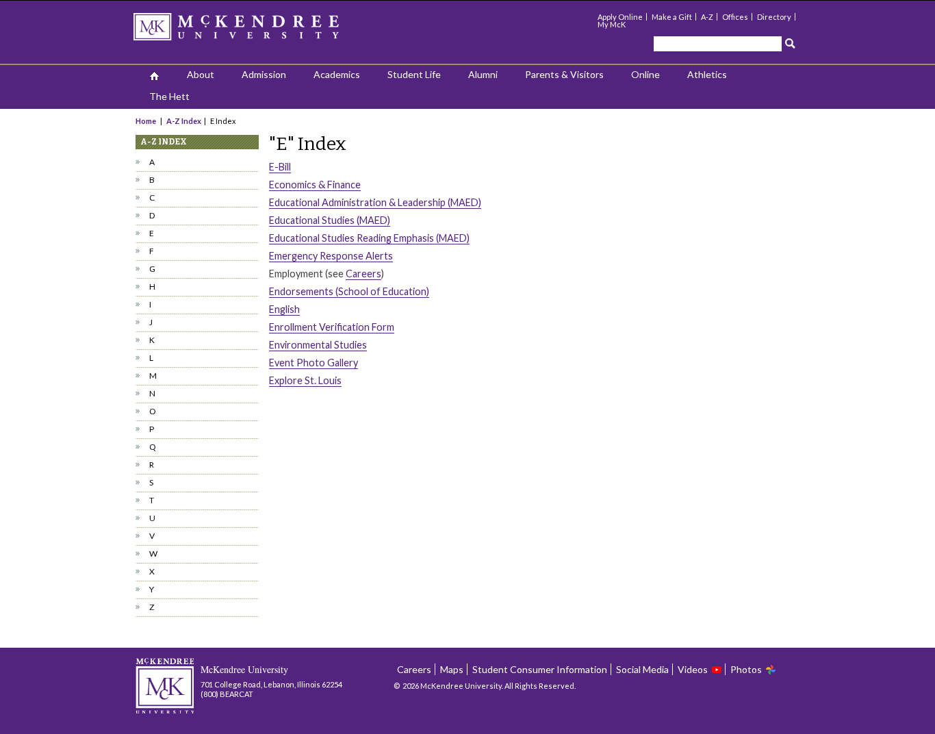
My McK (612, 24)
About (200, 74)
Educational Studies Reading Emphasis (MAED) (369, 238)
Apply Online (620, 16)
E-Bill (280, 167)
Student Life (414, 74)
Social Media (642, 669)
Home (146, 120)
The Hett (169, 96)
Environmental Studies (318, 345)
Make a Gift (672, 16)
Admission (264, 74)
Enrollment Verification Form (331, 327)
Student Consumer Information (539, 669)
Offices (735, 16)
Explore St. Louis (305, 380)
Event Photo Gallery (313, 362)
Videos (693, 669)
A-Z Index (183, 120)
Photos (746, 669)
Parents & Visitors (564, 74)
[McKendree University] (253, 31)
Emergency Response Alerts (331, 256)
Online (645, 74)
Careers (363, 273)
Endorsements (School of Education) (349, 291)
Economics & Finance (315, 184)
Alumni (483, 74)
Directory (774, 16)
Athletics (707, 74)
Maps (451, 669)
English (284, 309)
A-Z (707, 16)
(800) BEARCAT (227, 693)
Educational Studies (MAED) (329, 220)
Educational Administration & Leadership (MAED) (375, 202)
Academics (336, 74)
